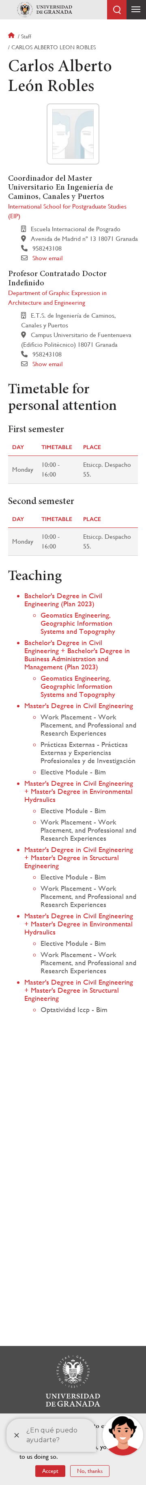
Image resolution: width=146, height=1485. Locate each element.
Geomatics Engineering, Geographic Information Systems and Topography (78, 623)
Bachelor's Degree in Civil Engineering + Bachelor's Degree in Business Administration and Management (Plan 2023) (77, 654)
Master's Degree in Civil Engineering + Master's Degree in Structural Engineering (78, 857)
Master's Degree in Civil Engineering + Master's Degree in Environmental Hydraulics (78, 791)
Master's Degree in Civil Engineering (78, 705)
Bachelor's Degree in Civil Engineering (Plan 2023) (63, 599)
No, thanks (90, 1471)
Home (12, 36)
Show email (47, 258)
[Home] (44, 9)
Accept (50, 1471)
